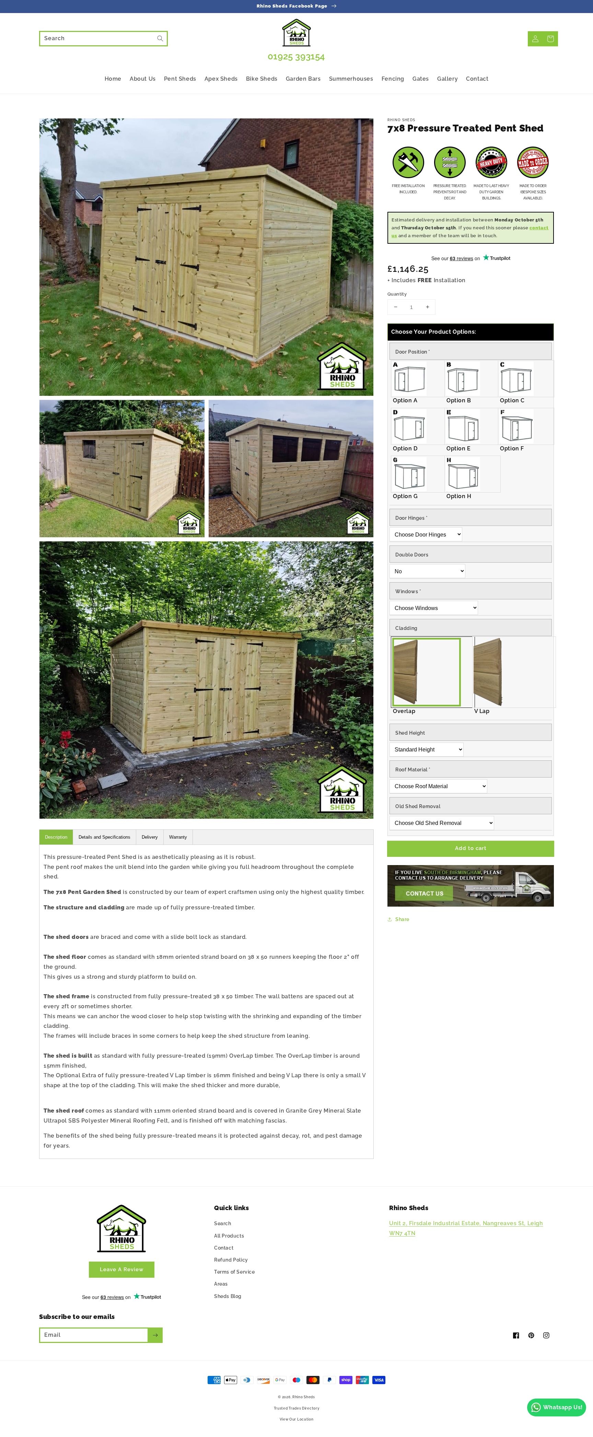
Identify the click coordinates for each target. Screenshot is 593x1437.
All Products (229, 1236)
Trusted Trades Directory (296, 1408)
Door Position (412, 352)
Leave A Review (121, 1269)
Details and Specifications (104, 837)
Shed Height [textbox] (410, 733)
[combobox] (103, 38)
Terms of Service (234, 1272)
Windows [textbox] (408, 591)
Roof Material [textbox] (413, 769)
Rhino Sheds (303, 1397)
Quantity (397, 293)
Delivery (150, 837)
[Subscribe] (155, 1335)
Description (56, 837)
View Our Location (297, 1419)
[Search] (160, 38)
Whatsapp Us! (563, 1407)
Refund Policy (231, 1260)
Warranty (178, 837)
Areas (221, 1284)
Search (222, 1223)
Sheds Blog (228, 1296)
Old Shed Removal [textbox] (418, 806)
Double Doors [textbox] (411, 554)
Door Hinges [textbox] (411, 517)
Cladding (406, 628)
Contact (223, 1248)
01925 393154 (296, 56)
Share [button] (402, 919)
